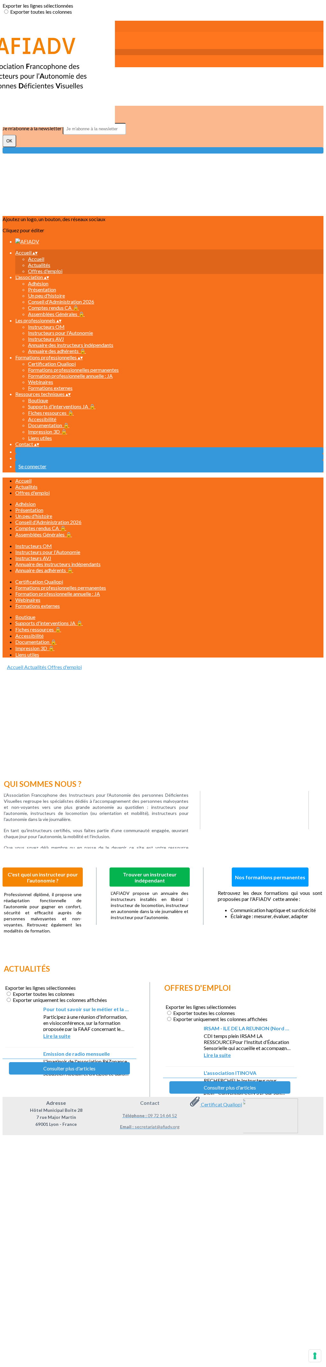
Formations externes (50, 388)
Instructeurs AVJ (46, 339)
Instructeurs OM (46, 327)
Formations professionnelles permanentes (73, 370)
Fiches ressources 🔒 (51, 413)
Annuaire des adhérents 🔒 (57, 351)
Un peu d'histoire (46, 295)
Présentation (42, 289)
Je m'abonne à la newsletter (33, 128)
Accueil (36, 259)
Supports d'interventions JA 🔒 (62, 406)
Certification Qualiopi (52, 364)
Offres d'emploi (45, 271)
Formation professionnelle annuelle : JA (70, 376)
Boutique (38, 400)
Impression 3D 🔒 (47, 431)
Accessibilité (42, 419)
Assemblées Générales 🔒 (56, 314)
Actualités (39, 265)
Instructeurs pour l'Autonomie (60, 333)
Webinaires (40, 382)
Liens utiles (40, 438)
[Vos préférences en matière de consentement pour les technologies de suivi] (315, 1356)
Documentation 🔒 (48, 425)
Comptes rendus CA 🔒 (53, 308)
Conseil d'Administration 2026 (61, 302)
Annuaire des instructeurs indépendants (70, 345)
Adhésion (38, 283)
